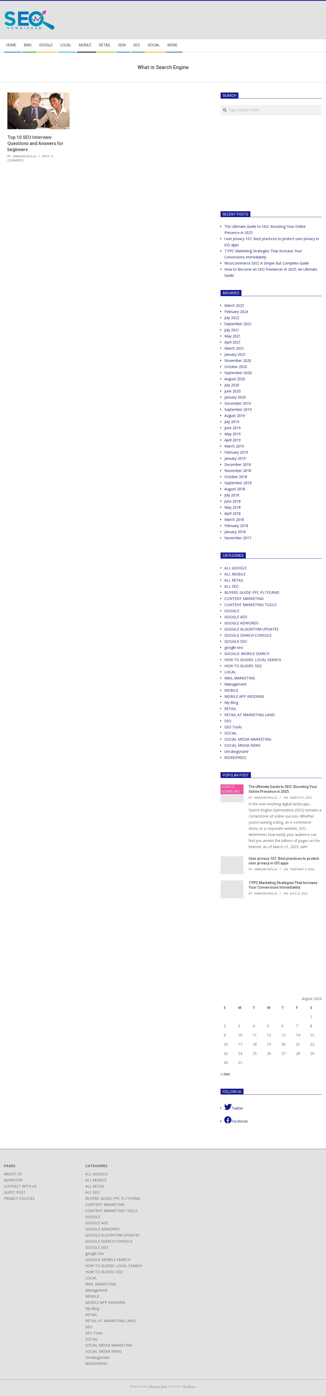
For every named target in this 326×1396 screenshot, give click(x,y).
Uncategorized (236, 751)
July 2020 (231, 385)
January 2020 (235, 397)
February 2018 (236, 525)
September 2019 (238, 409)
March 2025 (234, 305)
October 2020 (235, 366)
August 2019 (234, 415)
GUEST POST (15, 1192)
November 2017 (237, 537)
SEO (227, 720)
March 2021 (234, 348)
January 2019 (235, 458)
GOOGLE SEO (235, 641)
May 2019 (232, 433)
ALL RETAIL (234, 580)
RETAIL (230, 708)
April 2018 (232, 513)
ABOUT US (13, 1173)
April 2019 (232, 440)
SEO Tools (233, 727)
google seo (233, 647)
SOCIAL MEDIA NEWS (242, 745)
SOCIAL (230, 733)
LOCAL (230, 671)
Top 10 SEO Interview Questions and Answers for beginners (35, 143)
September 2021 (238, 323)
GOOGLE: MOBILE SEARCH (246, 653)
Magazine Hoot (158, 1386)
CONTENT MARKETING (244, 598)
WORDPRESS (235, 757)
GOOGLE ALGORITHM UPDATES (251, 629)
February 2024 (236, 311)
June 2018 (232, 501)
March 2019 (234, 446)
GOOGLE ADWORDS (241, 623)
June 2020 (232, 391)
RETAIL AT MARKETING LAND (249, 714)
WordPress (189, 1386)
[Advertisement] (263, 162)
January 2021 (235, 354)
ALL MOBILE (235, 574)
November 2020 (237, 360)
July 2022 (231, 317)
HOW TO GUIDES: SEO (243, 665)
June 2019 (232, 427)
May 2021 (232, 336)
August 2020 (234, 378)
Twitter (237, 1108)
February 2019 (236, 452)
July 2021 (231, 329)
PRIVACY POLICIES (19, 1198)
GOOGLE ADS (235, 616)
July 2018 (231, 495)
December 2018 (237, 464)
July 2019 (231, 421)
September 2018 (238, 482)
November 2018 (237, 470)
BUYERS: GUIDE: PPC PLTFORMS (251, 592)
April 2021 (232, 342)
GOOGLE (231, 610)
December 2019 (237, 403)
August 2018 (234, 488)
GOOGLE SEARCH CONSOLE (247, 635)
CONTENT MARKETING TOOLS (250, 604)
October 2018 (235, 476)
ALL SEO (231, 586)
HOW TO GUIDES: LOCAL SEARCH (252, 659)
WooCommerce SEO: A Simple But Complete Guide (266, 263)
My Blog (231, 702)
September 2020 (238, 372)
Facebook (240, 1121)
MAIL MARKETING (239, 678)
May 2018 (232, 507)
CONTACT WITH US (20, 1186)
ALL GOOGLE (235, 567)
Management (235, 684)
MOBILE (231, 690)
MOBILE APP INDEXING (244, 696)
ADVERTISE (13, 1180)
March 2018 (234, 519)
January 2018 (235, 531)
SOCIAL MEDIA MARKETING (247, 739)
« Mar (225, 1074)
